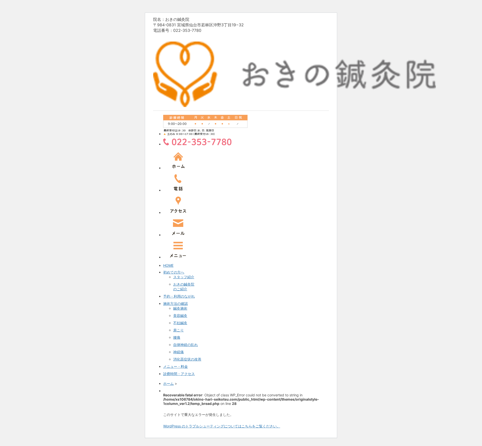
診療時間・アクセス (179, 374)
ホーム (168, 383)
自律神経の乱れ (185, 344)
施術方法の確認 (175, 303)
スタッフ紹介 (183, 277)
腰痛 (176, 337)
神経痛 (178, 352)
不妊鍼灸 (180, 323)
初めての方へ (173, 272)
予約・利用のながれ (179, 296)
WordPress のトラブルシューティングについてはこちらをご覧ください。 (221, 426)
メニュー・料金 (175, 366)
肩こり (178, 330)
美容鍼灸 (180, 315)
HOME (168, 265)
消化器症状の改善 (187, 359)
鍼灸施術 (180, 308)
